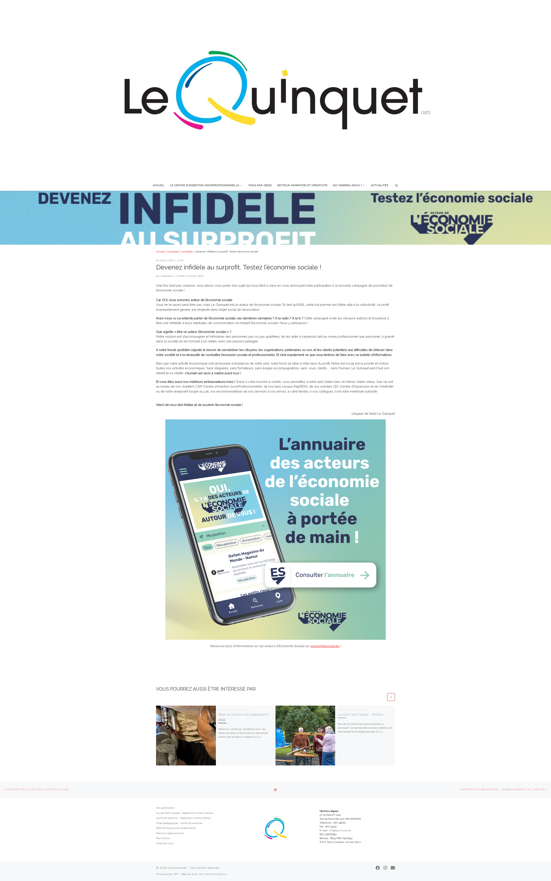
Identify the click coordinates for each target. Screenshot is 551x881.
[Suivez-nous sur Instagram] (385, 868)
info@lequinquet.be (340, 830)
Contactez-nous (165, 843)
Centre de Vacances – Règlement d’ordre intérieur (183, 818)
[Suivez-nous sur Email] (393, 868)
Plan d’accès (163, 838)
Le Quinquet (177, 867)
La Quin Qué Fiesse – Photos (360, 714)
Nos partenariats (165, 808)
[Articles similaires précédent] (383, 697)
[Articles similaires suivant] (391, 697)
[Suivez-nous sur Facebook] (378, 868)
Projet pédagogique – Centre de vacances (179, 823)
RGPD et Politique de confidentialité (175, 828)
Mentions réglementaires (170, 833)
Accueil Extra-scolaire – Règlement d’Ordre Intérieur (185, 813)
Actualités (173, 251)
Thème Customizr (216, 874)
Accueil (160, 251)
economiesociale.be (325, 646)
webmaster (167, 276)
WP (176, 874)
